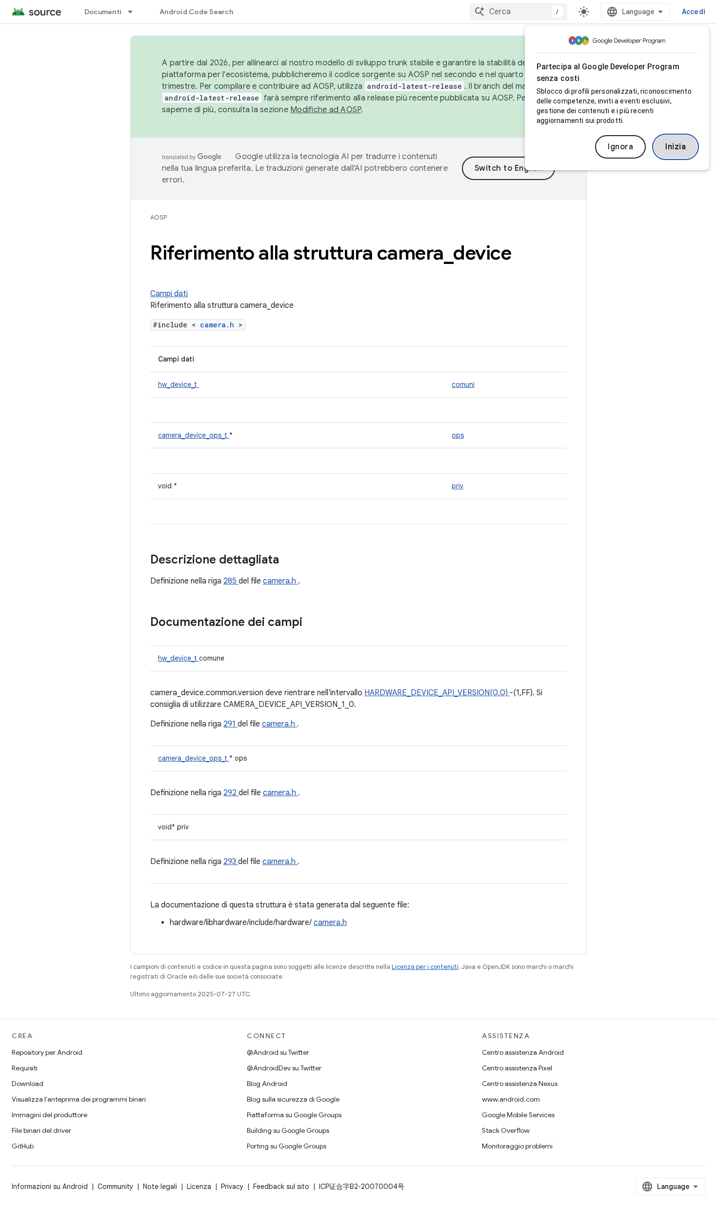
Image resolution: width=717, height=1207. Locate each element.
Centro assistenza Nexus (520, 1083)
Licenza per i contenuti (425, 967)
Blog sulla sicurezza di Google (293, 1099)
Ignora (620, 147)
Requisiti (25, 1068)
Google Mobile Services (518, 1114)
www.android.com (511, 1099)
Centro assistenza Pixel (517, 1068)
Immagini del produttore (49, 1114)
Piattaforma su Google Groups (294, 1114)
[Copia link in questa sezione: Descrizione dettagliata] (291, 560)
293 (230, 861)
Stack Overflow (506, 1130)
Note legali (160, 1186)
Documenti (102, 11)
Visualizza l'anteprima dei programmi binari (79, 1099)
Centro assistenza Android (523, 1052)
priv (457, 486)
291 (230, 724)
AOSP (158, 217)
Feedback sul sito (281, 1186)
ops (458, 435)
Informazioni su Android (50, 1186)
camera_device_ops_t (193, 435)
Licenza (199, 1186)
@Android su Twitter (278, 1052)
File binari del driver (41, 1130)
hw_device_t (178, 384)
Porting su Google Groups (286, 1146)
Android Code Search (196, 11)
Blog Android (267, 1083)
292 (231, 793)
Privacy (232, 1186)
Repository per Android (47, 1052)
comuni (463, 384)
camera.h (219, 324)
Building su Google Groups (288, 1130)
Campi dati (169, 294)
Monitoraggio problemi (517, 1146)
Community (115, 1186)
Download (27, 1083)
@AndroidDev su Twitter (284, 1068)
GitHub (23, 1146)
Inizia (675, 147)
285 (231, 581)
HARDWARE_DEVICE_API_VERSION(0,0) (437, 693)
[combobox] (518, 11)
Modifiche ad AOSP (325, 110)
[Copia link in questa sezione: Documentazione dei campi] (315, 623)
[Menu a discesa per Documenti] (134, 11)
